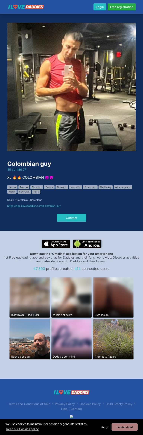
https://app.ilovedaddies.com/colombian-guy (34, 205)
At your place (122, 187)
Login (100, 7)
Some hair (90, 187)
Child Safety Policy (119, 404)
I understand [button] (125, 427)
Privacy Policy (65, 404)
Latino (12, 187)
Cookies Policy (90, 404)
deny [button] (104, 427)
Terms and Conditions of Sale (29, 404)
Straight (61, 187)
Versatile (75, 187)
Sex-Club (24, 191)
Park (36, 191)
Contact (71, 218)
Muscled (36, 187)
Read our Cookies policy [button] (22, 429)
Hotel (12, 191)
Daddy (49, 187)
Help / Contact (71, 409)
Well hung (105, 187)
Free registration (121, 7)
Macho (24, 187)
